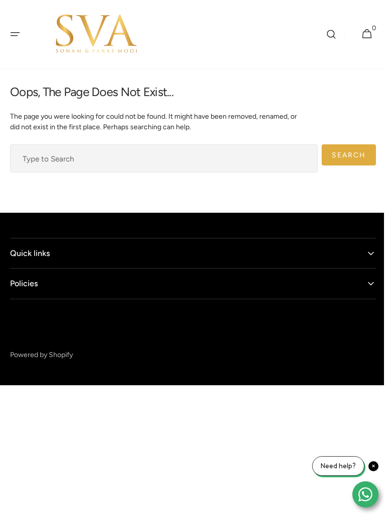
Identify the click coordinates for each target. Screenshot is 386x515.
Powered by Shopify (41, 355)
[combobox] (160, 158)
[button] (15, 34)
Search (341, 155)
